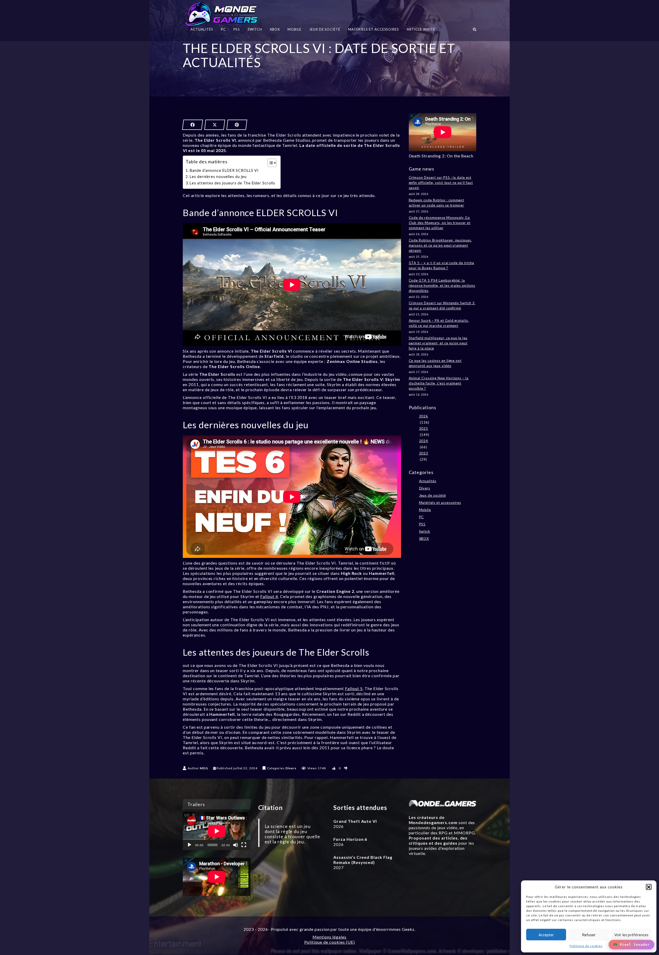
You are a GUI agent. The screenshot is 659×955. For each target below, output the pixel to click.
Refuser (589, 934)
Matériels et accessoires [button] (373, 29)
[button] (648, 886)
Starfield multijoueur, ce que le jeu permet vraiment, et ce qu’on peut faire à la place (438, 343)
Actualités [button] (201, 29)
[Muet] (235, 844)
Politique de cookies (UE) (329, 942)
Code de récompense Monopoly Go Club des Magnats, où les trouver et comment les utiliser (440, 223)
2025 (423, 428)
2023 (423, 453)
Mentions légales (329, 936)
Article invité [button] (421, 29)
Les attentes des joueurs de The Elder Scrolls (232, 183)
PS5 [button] (236, 29)
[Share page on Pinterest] (237, 125)
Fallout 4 (269, 596)
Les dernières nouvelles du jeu (218, 176)
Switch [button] (255, 29)
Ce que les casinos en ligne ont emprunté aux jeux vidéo (435, 363)
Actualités (428, 481)
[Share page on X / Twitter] (214, 125)
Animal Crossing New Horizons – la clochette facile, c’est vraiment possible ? (439, 383)
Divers (290, 768)
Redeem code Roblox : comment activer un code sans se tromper (436, 202)
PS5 (422, 524)
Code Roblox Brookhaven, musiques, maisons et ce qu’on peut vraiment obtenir (440, 245)
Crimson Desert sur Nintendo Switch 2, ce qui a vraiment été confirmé (442, 305)
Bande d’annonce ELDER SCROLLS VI (224, 170)
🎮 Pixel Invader (631, 945)
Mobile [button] (294, 29)
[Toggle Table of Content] (269, 162)
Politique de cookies (586, 946)
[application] (216, 831)
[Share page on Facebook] (192, 125)
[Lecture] (189, 844)
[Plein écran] (243, 844)
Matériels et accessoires (440, 503)
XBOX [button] (275, 29)
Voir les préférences (631, 934)
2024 (423, 441)
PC (421, 517)
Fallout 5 (354, 688)
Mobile (425, 510)
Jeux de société (432, 495)
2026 (423, 416)
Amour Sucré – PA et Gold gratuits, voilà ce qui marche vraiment (439, 323)
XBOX (424, 539)
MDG (204, 768)
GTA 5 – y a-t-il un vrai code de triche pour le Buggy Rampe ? (441, 265)
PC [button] (223, 29)
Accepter (546, 934)
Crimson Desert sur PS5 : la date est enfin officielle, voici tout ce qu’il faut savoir (441, 182)
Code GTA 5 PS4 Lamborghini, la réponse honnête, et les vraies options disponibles (442, 285)
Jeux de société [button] (324, 29)
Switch (424, 531)
